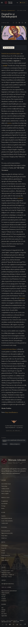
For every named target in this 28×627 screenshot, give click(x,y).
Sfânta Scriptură (5, 592)
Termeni (22, 620)
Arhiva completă (5, 493)
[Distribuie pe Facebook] (13, 22)
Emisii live (3, 516)
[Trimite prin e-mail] (22, 22)
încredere (22, 298)
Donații (3, 553)
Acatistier (3, 598)
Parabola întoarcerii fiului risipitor (10, 53)
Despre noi (3, 548)
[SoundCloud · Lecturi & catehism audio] (20, 624)
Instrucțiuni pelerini (5, 530)
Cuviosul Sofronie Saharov (9, 349)
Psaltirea (3, 594)
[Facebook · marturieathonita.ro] (2, 624)
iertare (9, 123)
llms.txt (3, 611)
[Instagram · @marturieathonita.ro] (6, 624)
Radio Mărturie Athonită (6, 518)
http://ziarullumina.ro (11, 412)
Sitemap (3, 609)
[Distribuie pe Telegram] (25, 22)
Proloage (3, 506)
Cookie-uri (16, 621)
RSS (2, 607)
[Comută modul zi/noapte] (25, 624)
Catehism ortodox (5, 488)
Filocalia (3, 596)
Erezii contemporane (5, 491)
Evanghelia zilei (4, 501)
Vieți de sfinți (4, 486)
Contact (3, 550)
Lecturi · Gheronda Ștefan (7, 520)
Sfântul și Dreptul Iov (15, 444)
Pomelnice (3, 600)
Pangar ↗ (3, 557)
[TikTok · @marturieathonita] (13, 624)
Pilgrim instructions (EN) (7, 533)
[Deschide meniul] (1, 2)
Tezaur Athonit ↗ (5, 560)
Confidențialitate (6, 621)
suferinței (20, 198)
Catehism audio (4, 523)
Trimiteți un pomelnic (14, 430)
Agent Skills (4, 615)
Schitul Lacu (4, 538)
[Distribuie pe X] (16, 22)
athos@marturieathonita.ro (7, 583)
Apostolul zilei (4, 503)
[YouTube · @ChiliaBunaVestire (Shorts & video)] (10, 624)
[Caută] (17, 2)
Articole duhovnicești (8, 10)
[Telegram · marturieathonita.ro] (17, 624)
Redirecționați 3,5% (5, 555)
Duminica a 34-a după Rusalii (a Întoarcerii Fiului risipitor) (14, 441)
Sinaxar (2, 508)
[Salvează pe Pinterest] (19, 22)
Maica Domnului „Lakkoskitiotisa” (9, 590)
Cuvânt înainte (4, 545)
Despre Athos (4, 535)
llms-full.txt (3, 613)
